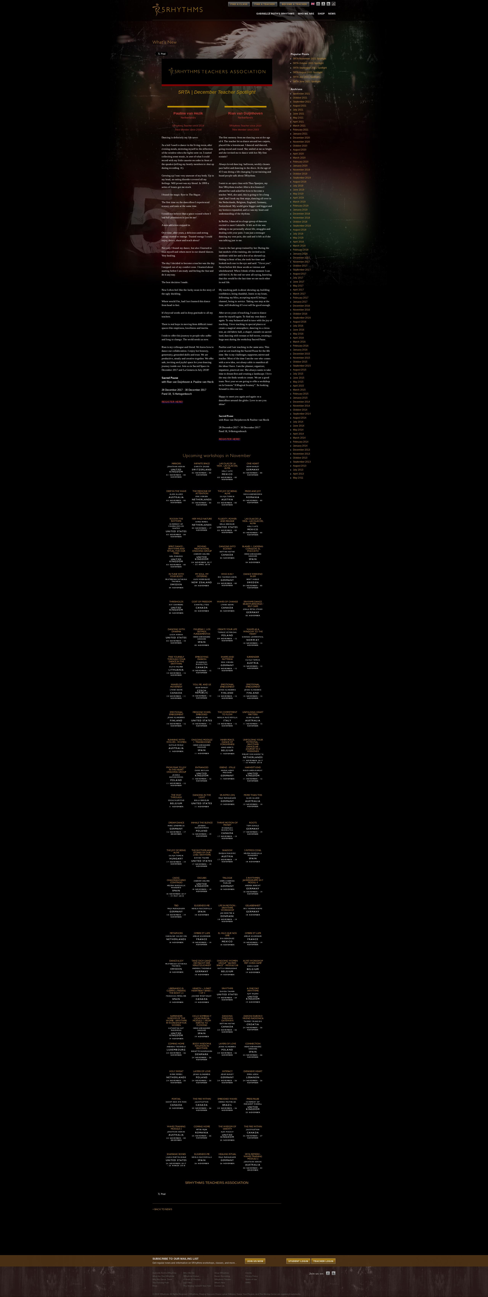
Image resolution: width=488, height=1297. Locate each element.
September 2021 (302, 101)
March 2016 (299, 341)
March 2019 (299, 201)
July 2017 (298, 277)
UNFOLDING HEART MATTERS (252, 713)
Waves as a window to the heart (253, 631)
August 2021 (299, 105)
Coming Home (176, 1044)
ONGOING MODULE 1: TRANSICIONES (201, 741)
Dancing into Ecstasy (227, 547)
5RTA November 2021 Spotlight (309, 58)
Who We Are (306, 13)
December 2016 (301, 305)
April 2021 (298, 121)
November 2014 (301, 405)
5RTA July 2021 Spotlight (306, 77)
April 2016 (298, 337)
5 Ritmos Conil (252, 850)
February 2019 (301, 205)
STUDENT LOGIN (298, 1261)
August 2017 (299, 273)
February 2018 (301, 249)
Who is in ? (227, 574)
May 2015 (298, 381)
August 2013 (299, 465)
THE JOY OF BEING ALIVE (227, 492)
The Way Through (176, 796)
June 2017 (298, 281)
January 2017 (300, 301)
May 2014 (298, 429)
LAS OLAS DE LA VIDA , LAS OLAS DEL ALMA (227, 466)
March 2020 (299, 157)
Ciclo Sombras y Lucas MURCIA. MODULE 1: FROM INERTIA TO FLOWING (201, 1020)
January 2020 (300, 165)
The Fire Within (202, 1099)
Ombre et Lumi (202, 933)
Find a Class (238, 4)
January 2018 (300, 253)
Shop (321, 13)
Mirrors (176, 464)
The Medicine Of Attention (202, 492)
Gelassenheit (252, 906)
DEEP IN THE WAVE (176, 491)
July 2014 (298, 421)
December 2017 (301, 257)
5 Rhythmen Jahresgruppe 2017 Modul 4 (253, 880)
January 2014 (300, 445)
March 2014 (299, 437)
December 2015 (301, 353)
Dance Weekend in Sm (252, 575)
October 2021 (300, 97)
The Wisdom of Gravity (227, 1128)
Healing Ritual (227, 1154)
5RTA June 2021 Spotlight (306, 81)
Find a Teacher (264, 4)
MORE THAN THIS (253, 795)
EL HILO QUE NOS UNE (227, 934)
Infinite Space (202, 464)
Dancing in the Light (202, 796)
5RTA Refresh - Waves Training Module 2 (253, 1156)
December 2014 (301, 401)
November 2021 (301, 93)
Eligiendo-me (201, 906)
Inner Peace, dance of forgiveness (227, 742)
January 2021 (300, 133)
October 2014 (300, 409)
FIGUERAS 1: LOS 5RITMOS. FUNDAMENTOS (201, 631)
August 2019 (299, 181)
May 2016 (298, 333)
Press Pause (253, 1099)
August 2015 (299, 369)
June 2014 (298, 425)
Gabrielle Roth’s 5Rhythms (164, 1273)
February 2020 (301, 161)
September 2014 (302, 413)
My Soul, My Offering (202, 575)
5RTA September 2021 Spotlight (310, 67)
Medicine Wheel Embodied (202, 713)
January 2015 (300, 397)
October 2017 (300, 265)
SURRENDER (253, 657)
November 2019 (301, 169)
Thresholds (176, 602)
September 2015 (302, 365)
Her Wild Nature (202, 519)
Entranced (201, 767)
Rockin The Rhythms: (176, 520)
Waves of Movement (176, 686)
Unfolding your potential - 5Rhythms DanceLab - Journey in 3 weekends (253, 746)
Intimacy (227, 1071)
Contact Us (219, 1286)
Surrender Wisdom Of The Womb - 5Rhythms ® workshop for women (176, 1020)
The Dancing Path (160, 1283)
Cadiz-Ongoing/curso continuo (176, 880)
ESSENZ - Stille (227, 767)
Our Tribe (187, 1283)
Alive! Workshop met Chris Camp (253, 962)
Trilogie (227, 878)
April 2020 (298, 153)
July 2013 (298, 469)
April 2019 (298, 197)
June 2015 (298, 377)
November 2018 (301, 217)
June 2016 (298, 329)
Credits (248, 1273)
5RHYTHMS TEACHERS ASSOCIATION (216, 1183)
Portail (176, 1099)
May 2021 (298, 117)
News (332, 13)
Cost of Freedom (202, 602)
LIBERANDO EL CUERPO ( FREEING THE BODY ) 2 (176, 990)
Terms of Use (251, 1279)
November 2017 (301, 261)
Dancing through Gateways (227, 1018)
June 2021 (298, 113)
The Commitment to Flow (227, 713)
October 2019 (300, 173)
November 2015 (301, 357)
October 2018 (300, 221)
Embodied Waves (227, 1099)
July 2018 (298, 233)
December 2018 (301, 213)
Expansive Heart (253, 1071)
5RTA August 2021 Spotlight (307, 72)
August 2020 (299, 149)
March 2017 (299, 293)
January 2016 (300, 349)
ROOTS (253, 823)
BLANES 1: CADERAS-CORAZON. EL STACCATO (252, 548)
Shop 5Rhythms (221, 1273)
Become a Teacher (294, 4)
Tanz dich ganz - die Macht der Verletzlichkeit (202, 963)
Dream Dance (176, 823)
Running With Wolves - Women (176, 741)
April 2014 (298, 433)
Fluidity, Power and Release (227, 520)
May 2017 (298, 285)
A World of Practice (191, 1279)
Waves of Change (227, 602)
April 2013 (298, 473)
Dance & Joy (176, 961)
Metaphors (176, 933)
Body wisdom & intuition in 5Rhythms (202, 1046)
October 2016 (300, 313)
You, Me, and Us (202, 685)
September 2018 (302, 225)
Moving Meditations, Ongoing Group (202, 548)
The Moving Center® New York (197, 1286)
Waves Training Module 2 (176, 1128)
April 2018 (298, 241)
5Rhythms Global (191, 1276)
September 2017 (302, 269)
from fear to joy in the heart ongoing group (176, 769)
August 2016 (299, 321)
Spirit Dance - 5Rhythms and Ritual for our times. (176, 550)
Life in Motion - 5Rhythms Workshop (227, 908)
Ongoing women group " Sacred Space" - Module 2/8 (227, 963)
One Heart (253, 464)
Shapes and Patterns (227, 658)
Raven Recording (222, 1276)
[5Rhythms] (173, 9)
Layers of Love (227, 1044)
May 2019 (298, 193)
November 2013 (301, 453)
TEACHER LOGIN (323, 1261)
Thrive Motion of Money (227, 824)
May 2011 (298, 477)
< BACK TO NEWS (162, 1209)
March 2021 (299, 125)
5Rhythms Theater (222, 1279)
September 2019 (302, 177)
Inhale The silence (202, 823)
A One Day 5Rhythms (253, 989)
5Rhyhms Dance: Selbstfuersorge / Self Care (253, 604)
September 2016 (302, 317)
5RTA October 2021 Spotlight (308, 63)
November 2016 (301, 309)
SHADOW (227, 850)
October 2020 (300, 145)
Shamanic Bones (176, 1154)
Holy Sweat (176, 1071)
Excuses (201, 878)
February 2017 (301, 297)
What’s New (219, 1283)
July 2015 (298, 373)
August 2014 (299, 417)
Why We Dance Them (162, 1279)
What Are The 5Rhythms (163, 1276)
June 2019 (298, 189)
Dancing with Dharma (176, 630)
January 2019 (300, 209)
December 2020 (301, 137)
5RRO (248, 1283)
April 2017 (298, 289)
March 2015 (299, 389)
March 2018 (299, 245)
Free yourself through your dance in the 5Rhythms (176, 660)
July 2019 (298, 185)
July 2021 (298, 109)
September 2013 (302, 461)
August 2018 (299, 229)
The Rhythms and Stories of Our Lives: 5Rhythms (202, 852)
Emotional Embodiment (227, 686)
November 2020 (301, 141)
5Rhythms (227, 988)
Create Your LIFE (227, 629)
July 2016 (298, 325)
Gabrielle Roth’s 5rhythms (275, 13)
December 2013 (301, 449)
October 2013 (300, 457)
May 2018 (298, 237)
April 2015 (298, 385)
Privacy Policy (251, 1276)
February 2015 (301, 393)
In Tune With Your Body (176, 575)
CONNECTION (252, 1044)
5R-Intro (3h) (227, 795)
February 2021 (301, 129)
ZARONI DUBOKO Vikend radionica (252, 1017)
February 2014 (301, 441)
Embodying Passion (201, 658)
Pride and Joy (253, 491)
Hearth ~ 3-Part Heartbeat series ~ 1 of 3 (201, 990)
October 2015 (300, 361)
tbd (176, 906)
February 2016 (301, 345)
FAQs (154, 1286)
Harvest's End (253, 767)
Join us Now (255, 1261)
